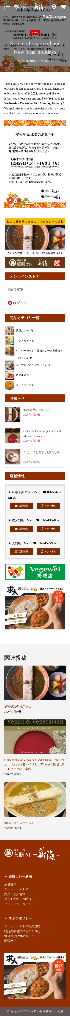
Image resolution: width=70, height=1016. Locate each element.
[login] (54, 6)
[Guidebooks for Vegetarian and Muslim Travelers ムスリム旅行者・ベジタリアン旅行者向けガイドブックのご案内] (35, 736)
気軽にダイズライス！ (19, 822)
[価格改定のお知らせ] (35, 683)
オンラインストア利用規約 (22, 926)
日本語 (47, 17)
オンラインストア (16, 889)
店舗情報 (10, 884)
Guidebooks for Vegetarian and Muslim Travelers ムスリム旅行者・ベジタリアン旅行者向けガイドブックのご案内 (44, 434)
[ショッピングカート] (63, 7)
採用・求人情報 (14, 894)
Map (36, 492)
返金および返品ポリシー (20, 936)
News (35, 32)
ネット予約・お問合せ (19, 899)
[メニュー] (7, 6)
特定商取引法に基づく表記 (22, 931)
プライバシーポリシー (19, 904)
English (60, 17)
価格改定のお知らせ (36, 409)
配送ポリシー (13, 940)
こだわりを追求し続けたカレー (42, 455)
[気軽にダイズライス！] (35, 799)
